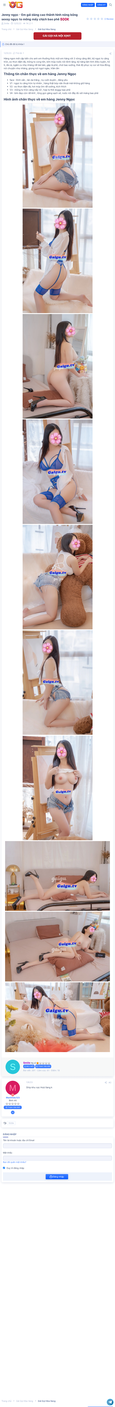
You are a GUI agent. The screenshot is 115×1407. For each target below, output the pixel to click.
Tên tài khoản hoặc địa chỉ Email (18, 1140)
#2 (110, 1082)
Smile (6, 23)
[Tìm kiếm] (111, 5)
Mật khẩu (7, 1152)
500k (11, 1123)
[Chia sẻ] (110, 53)
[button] (4, 4)
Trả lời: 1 (19, 53)
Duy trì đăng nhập (15, 1168)
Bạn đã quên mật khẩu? (14, 1162)
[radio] (87, 18)
